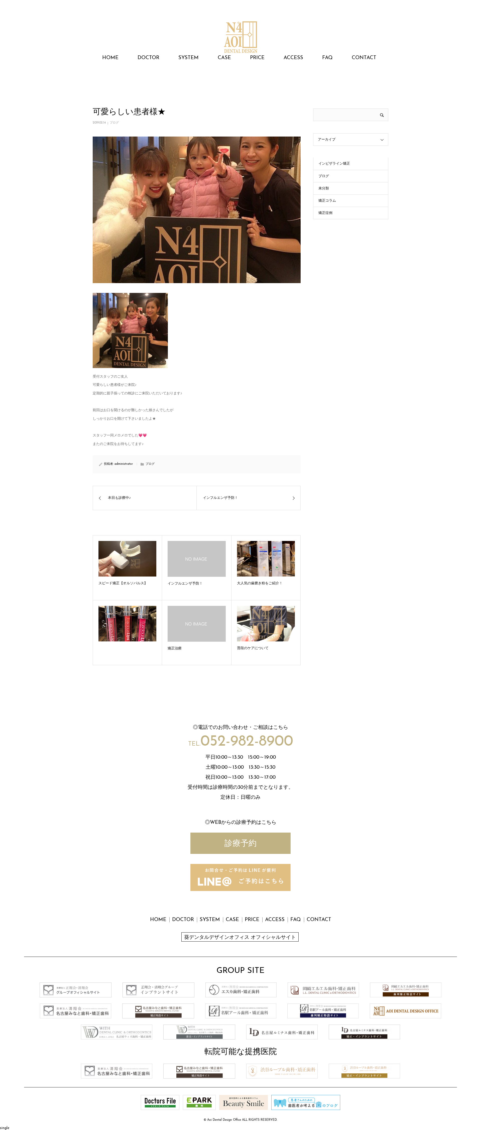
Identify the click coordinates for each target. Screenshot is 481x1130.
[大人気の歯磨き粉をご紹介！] (266, 559)
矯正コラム (327, 201)
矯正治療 (175, 648)
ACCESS (293, 57)
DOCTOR (148, 57)
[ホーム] (94, 76)
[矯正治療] (196, 624)
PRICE (257, 57)
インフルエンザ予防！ (185, 584)
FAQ (327, 57)
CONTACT (364, 57)
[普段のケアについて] (266, 623)
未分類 (323, 188)
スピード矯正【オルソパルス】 (123, 583)
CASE (224, 57)
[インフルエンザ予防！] (196, 559)
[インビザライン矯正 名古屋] (240, 34)
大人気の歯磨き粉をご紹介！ (260, 583)
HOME (110, 57)
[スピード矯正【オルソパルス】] (127, 559)
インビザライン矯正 (334, 164)
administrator (123, 464)
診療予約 (240, 844)
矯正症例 (325, 213)
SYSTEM (188, 57)
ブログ (114, 122)
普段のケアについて (253, 648)
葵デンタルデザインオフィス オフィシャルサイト (240, 937)
